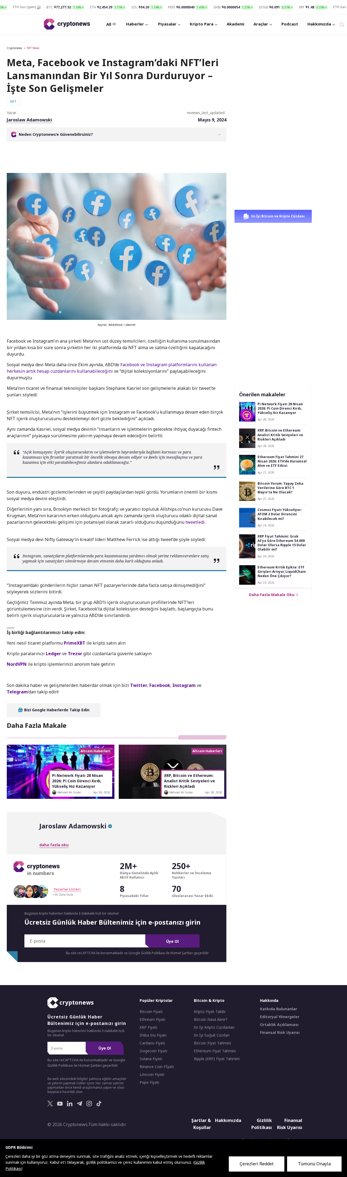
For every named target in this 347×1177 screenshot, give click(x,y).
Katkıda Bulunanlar (278, 1009)
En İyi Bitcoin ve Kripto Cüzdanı (277, 216)
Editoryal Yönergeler (279, 1017)
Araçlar (260, 24)
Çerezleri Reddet (257, 1164)
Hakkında (269, 1000)
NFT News (33, 48)
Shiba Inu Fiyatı (153, 1035)
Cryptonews (14, 48)
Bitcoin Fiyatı (151, 1011)
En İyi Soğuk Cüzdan (212, 1035)
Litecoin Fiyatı (152, 1074)
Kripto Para (201, 24)
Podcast (289, 24)
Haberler (135, 24)
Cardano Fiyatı (152, 1043)
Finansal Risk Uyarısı (280, 1032)
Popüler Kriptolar (156, 1000)
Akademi (235, 24)
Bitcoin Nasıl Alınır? (210, 1019)
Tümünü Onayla (314, 1164)
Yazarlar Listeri (67, 889)
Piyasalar (167, 24)
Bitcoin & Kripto (209, 1000)
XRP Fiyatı (148, 1027)
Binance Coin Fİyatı (157, 1067)
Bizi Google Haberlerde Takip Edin (56, 709)
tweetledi (195, 522)
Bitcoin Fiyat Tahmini (212, 1043)
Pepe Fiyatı (149, 1082)
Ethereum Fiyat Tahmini (215, 1051)
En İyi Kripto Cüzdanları (214, 1027)
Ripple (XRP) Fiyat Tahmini (217, 1059)
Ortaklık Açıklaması (279, 1024)
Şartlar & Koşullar (201, 1123)
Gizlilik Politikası (261, 1123)
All (108, 24)
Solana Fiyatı (151, 1059)
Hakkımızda (319, 24)
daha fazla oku (54, 844)
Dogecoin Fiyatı (153, 1051)
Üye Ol (172, 941)
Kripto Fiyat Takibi (210, 1011)
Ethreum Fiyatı (152, 1019)
